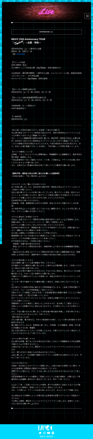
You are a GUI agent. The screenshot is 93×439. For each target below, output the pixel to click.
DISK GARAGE (21, 54)
